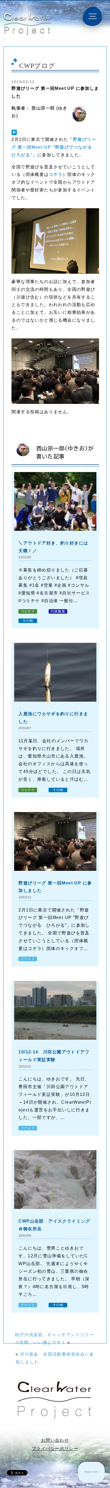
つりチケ (28, 611)
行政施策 (58, 611)
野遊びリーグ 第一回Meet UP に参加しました (55, 887)
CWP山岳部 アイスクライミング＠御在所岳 (54, 1225)
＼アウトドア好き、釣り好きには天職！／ (53, 547)
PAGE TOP (91, 1472)
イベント (28, 959)
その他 (27, 621)
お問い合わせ (55, 1440)
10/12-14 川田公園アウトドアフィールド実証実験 (53, 1056)
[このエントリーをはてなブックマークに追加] (14, 132)
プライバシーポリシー (55, 1448)
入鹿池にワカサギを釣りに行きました (53, 718)
